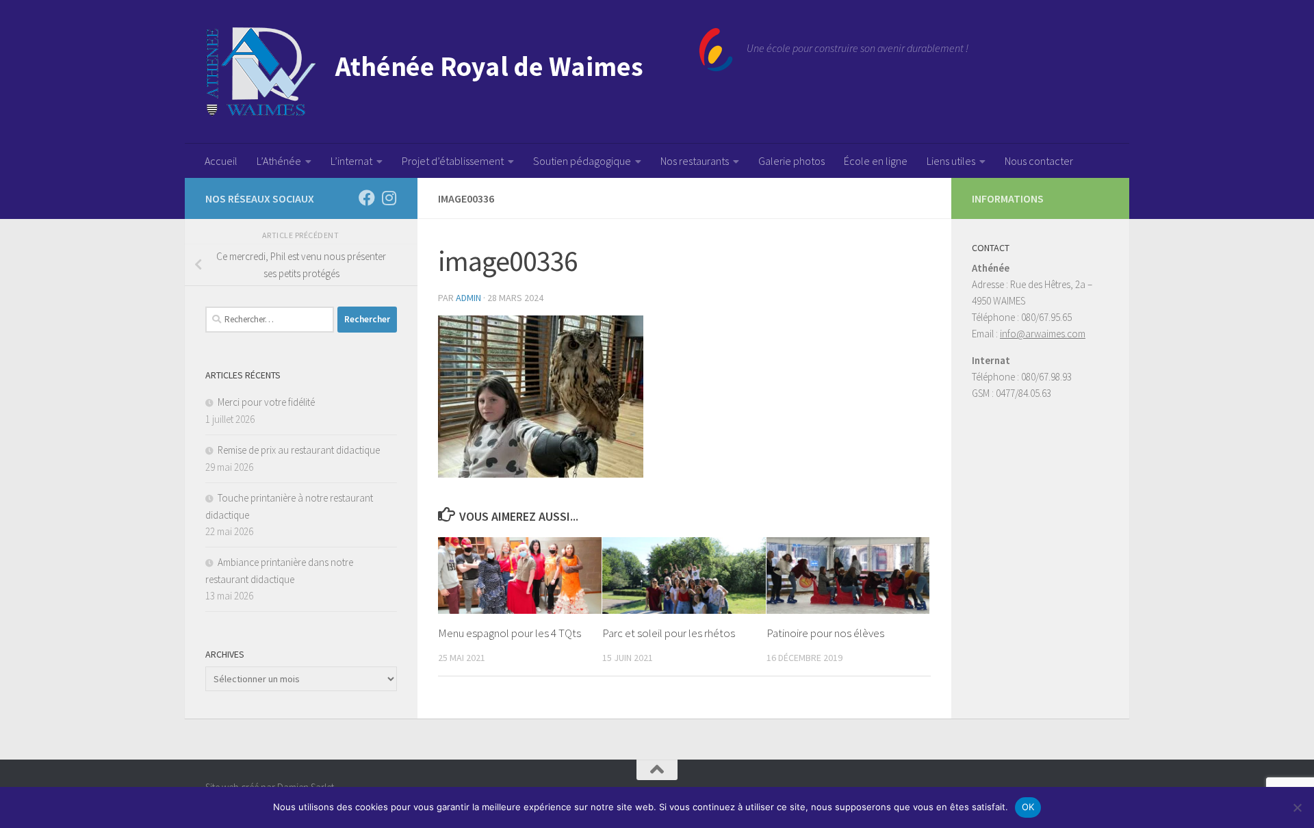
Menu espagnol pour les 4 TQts (509, 633)
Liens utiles (951, 161)
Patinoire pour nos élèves (825, 633)
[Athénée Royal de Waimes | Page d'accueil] (469, 71)
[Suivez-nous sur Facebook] (367, 198)
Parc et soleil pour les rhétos (668, 633)
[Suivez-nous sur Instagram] (389, 198)
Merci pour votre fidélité (266, 402)
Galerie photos (791, 161)
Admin (468, 298)
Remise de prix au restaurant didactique (299, 449)
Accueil (221, 161)
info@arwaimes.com (1042, 333)
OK (1028, 806)
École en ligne (875, 161)
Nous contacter (1039, 161)
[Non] (1297, 807)
